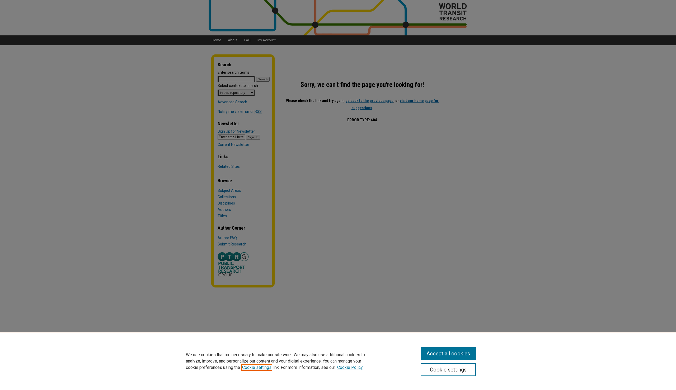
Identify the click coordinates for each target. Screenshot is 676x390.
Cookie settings (256, 367)
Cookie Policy (350, 367)
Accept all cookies (448, 353)
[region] (338, 361)
